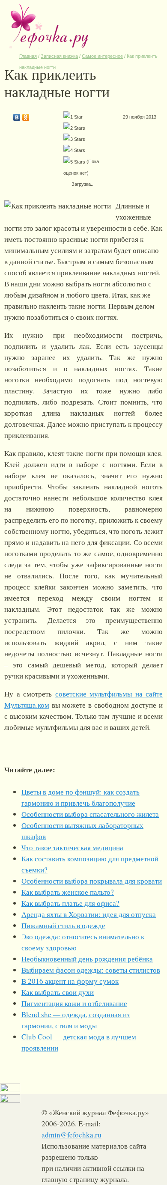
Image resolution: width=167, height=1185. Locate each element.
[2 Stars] (74, 128)
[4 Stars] (74, 150)
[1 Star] (73, 116)
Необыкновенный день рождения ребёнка (87, 959)
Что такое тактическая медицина (72, 847)
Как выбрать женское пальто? (67, 892)
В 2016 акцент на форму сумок (70, 981)
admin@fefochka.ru (71, 1135)
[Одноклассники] (25, 115)
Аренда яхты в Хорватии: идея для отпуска (88, 914)
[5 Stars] (74, 161)
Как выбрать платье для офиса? (70, 903)
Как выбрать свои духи (57, 992)
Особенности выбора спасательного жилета (90, 814)
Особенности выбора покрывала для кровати (91, 881)
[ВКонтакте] (16, 115)
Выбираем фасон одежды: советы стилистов (90, 970)
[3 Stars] (74, 139)
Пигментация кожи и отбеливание (74, 1003)
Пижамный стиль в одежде (63, 925)
